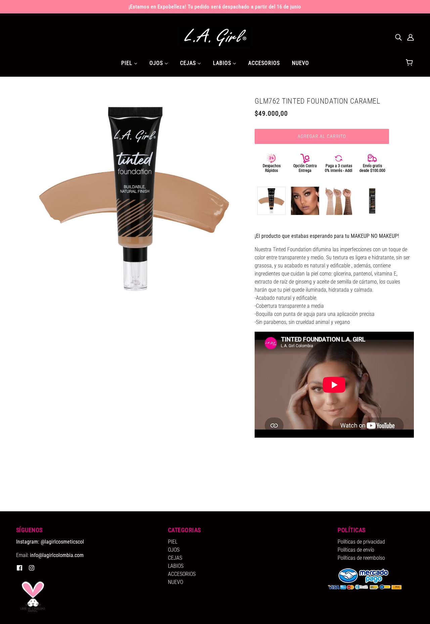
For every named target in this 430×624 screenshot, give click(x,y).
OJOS (173, 550)
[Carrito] (410, 62)
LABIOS (175, 566)
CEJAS (175, 558)
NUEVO (175, 582)
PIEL (172, 542)
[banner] (215, 36)
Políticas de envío (356, 550)
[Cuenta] (410, 37)
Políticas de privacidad (361, 542)
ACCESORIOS (182, 574)
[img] (398, 37)
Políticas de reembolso (361, 558)
